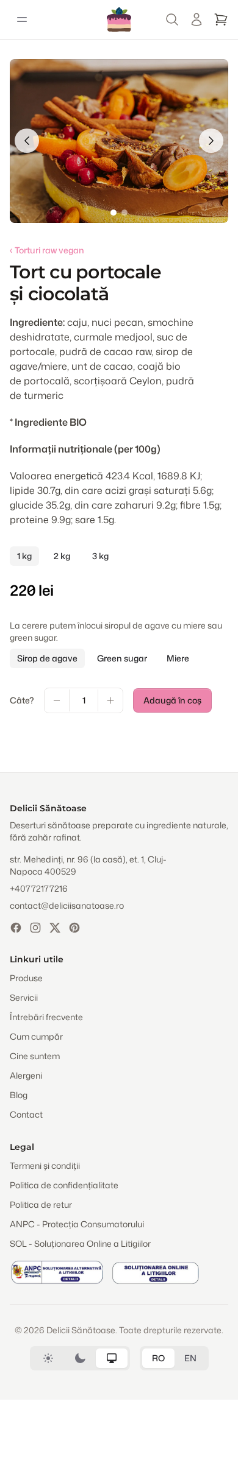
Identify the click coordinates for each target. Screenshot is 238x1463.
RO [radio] (158, 1358)
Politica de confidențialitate (64, 1185)
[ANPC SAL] (57, 1272)
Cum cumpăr (36, 1036)
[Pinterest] (74, 928)
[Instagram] (35, 928)
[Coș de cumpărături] (221, 19)
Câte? (22, 700)
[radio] (48, 1358)
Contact (26, 1114)
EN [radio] (190, 1358)
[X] (55, 928)
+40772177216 (39, 888)
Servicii (24, 997)
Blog (18, 1095)
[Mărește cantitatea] (110, 700)
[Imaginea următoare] (211, 141)
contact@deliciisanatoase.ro (67, 905)
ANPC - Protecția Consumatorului (77, 1224)
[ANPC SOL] (155, 1272)
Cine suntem (35, 1056)
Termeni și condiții (45, 1165)
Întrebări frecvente (46, 1017)
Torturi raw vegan (47, 250)
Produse (26, 978)
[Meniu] (22, 19)
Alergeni (26, 1075)
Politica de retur (41, 1204)
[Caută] (172, 19)
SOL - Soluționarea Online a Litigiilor (80, 1243)
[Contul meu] (196, 19)
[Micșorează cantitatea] (57, 700)
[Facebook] (16, 928)
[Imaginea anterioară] (27, 141)
